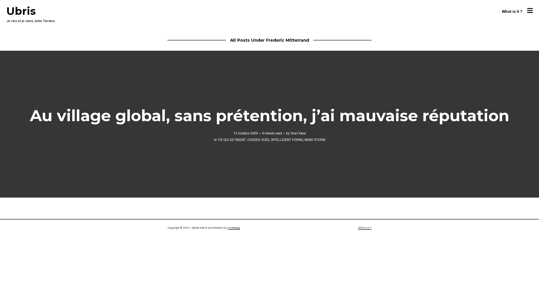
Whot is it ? (512, 11)
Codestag (234, 227)
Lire (269, 124)
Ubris (21, 11)
